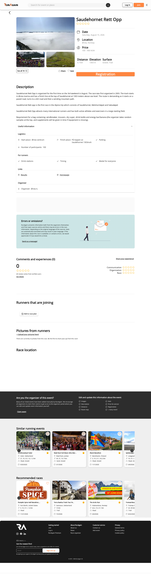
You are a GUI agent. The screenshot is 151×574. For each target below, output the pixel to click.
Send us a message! (29, 241)
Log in (127, 5)
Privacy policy (119, 530)
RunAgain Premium (54, 533)
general (49, 554)
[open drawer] (147, 5)
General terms (119, 528)
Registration (105, 74)
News (72, 530)
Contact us (96, 528)
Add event (96, 530)
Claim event (21, 412)
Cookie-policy (119, 533)
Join (138, 5)
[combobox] (68, 5)
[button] (75, 126)
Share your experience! (125, 259)
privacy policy (41, 554)
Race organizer (76, 533)
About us (74, 528)
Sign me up (51, 550)
